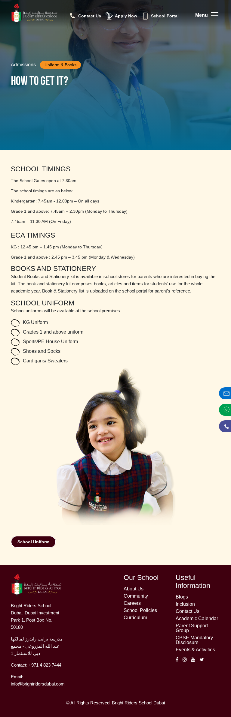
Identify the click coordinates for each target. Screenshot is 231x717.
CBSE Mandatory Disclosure (194, 640)
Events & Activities (195, 649)
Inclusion (185, 604)
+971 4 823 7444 (45, 665)
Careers (132, 603)
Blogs (182, 597)
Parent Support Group (192, 628)
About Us (133, 588)
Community (136, 596)
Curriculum (135, 617)
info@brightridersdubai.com (38, 683)
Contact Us (187, 611)
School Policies (140, 610)
